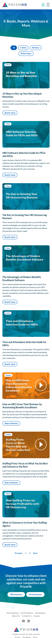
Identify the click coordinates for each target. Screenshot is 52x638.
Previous (18, 553)
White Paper (26, 53)
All (14, 47)
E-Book (23, 47)
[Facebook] (23, 621)
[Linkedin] (28, 621)
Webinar (35, 47)
